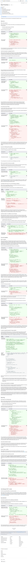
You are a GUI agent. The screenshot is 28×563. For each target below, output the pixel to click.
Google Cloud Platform (3, 554)
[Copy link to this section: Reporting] (5, 397)
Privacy (4, 559)
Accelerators (2, 541)
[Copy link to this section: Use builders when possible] (10, 279)
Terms (1, 559)
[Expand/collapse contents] (1, 14)
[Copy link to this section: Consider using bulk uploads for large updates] (17, 330)
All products (2, 556)
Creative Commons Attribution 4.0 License (20, 531)
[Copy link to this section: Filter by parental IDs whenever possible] (15, 163)
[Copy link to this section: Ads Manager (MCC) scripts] (12, 489)
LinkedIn (11, 541)
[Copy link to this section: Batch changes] (6, 239)
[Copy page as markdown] (11, 5)
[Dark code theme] (26, 33)
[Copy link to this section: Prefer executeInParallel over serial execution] (17, 491)
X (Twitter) (11, 542)
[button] (14, 16)
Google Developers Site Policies (20, 532)
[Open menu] (1, 1)
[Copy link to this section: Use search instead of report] (11, 441)
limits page (3, 495)
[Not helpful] (26, 3)
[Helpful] (25, 3)
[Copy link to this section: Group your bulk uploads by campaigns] (14, 383)
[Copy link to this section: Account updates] (8, 237)
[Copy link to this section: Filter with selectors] (8, 23)
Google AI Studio (21, 541)
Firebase (20, 540)
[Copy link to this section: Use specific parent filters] (10, 106)
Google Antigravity (21, 542)
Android (2, 550)
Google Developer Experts (4, 540)
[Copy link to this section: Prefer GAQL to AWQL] (9, 449)
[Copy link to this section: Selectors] (5, 21)
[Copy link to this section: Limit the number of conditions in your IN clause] (17, 213)
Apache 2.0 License (11, 532)
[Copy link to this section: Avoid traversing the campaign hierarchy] (15, 51)
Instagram (11, 540)
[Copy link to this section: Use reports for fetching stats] (12, 399)
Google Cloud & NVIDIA (3, 542)
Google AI (2, 555)
